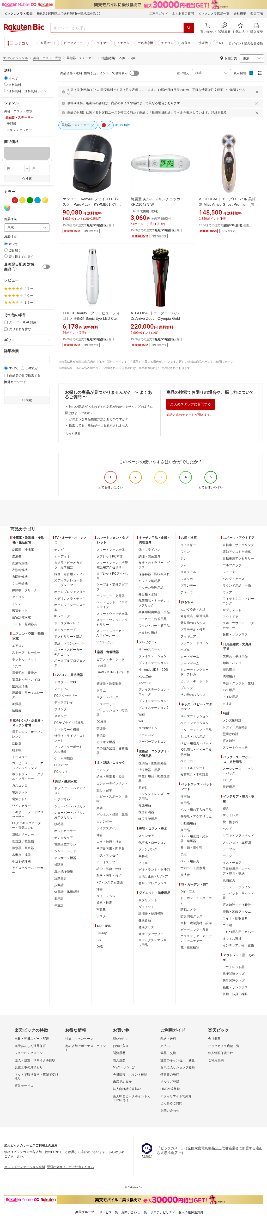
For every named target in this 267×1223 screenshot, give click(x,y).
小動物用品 (188, 823)
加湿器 (16, 704)
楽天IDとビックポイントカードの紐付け (133, 1098)
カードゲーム (189, 656)
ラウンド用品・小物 (237, 585)
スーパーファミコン (152, 741)
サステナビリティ (162, 1212)
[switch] (46, 267)
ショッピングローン (29, 1053)
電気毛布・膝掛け (24, 673)
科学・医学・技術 (109, 875)
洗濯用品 (229, 676)
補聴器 (59, 865)
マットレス (230, 815)
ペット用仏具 (189, 861)
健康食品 (144, 920)
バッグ (227, 780)
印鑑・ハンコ (232, 663)
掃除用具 (229, 670)
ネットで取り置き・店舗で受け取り (36, 1077)
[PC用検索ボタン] (189, 28)
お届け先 (10, 219)
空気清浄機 (145, 43)
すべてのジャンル (15, 58)
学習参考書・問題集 (110, 848)
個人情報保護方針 (220, 1053)
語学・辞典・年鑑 (109, 869)
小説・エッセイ (107, 855)
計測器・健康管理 (150, 913)
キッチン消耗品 (149, 581)
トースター (20, 757)
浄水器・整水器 (23, 848)
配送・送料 (168, 1038)
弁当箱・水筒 (147, 594)
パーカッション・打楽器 (112, 712)
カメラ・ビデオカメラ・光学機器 (68, 565)
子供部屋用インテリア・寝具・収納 (237, 871)
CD (98, 940)
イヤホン (123, 43)
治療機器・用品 (149, 770)
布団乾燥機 (20, 577)
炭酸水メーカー (23, 834)
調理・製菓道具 (149, 556)
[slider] (4, 160)
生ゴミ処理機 (21, 861)
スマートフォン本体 (110, 549)
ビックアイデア (75, 43)
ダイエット (146, 907)
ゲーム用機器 (63, 758)
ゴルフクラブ (232, 565)
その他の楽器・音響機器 (112, 751)
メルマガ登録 (169, 1081)
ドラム (101, 690)
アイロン (18, 597)
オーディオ (62, 556)
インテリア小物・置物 (238, 945)
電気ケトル (20, 799)
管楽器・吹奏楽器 (109, 684)
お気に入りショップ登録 (177, 1067)
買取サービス (24, 1086)
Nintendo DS (147, 728)
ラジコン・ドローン (194, 643)
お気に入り (121, 1046)
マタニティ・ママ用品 (196, 730)
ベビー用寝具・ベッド (196, 743)
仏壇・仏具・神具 (235, 994)
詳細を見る (219, 112)
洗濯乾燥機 (20, 563)
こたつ (16, 666)
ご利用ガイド (158, 13)
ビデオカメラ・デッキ (70, 598)
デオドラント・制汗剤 (154, 869)
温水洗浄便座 (63, 871)
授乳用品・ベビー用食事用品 (196, 752)
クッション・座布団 (237, 842)
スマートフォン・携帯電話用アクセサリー (112, 565)
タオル (227, 703)
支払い (165, 1046)
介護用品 (144, 805)
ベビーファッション (194, 723)
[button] (8, 153)
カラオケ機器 (105, 742)
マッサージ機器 (65, 858)
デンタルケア (63, 837)
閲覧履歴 (119, 1053)
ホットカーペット (24, 659)
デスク (227, 856)
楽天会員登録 (253, 43)
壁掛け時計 (230, 734)
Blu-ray (101, 933)
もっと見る (73, 433)
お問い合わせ (169, 1110)
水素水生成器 (21, 855)
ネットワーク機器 (66, 729)
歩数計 (59, 885)
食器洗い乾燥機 (23, 841)
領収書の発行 (169, 1074)
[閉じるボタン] (257, 92)
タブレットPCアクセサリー (112, 576)
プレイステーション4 (153, 663)
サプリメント (147, 900)
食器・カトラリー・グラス (154, 565)
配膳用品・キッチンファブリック (154, 603)
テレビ (220, 43)
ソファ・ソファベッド (238, 835)
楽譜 (99, 808)
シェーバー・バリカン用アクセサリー (70, 815)
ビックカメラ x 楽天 (18, 13)
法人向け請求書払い (127, 1089)
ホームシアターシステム (70, 607)
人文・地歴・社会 (109, 842)
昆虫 (183, 854)
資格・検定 (104, 903)
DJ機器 (101, 722)
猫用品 (185, 796)
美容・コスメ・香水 (47, 58)
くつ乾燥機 (20, 583)
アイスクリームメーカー (27, 870)
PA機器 (101, 666)
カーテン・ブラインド (238, 887)
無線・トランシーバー (70, 643)
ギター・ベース (107, 697)
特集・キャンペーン (79, 1038)
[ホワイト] (7, 200)
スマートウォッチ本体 (112, 614)
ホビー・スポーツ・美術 (112, 799)
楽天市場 (256, 13)
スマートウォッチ (235, 747)
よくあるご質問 (183, 13)
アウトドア (230, 617)
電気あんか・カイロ (26, 679)
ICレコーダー (63, 616)
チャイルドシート (192, 768)
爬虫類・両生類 (191, 848)
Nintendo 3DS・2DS (153, 670)
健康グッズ (146, 927)
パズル (185, 650)
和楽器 (101, 735)
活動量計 (60, 878)
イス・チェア (232, 862)
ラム (183, 565)
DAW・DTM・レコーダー (112, 674)
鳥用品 (185, 830)
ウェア (227, 592)
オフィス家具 (232, 938)
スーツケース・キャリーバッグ (238, 771)
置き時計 (229, 741)
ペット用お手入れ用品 (196, 810)
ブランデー (188, 585)
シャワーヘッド (65, 851)
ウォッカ (186, 579)
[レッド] (15, 200)
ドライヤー (101, 43)
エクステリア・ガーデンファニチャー (196, 938)
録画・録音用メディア (70, 574)
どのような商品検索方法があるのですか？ (98, 419)
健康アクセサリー (150, 934)
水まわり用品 (147, 632)
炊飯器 (16, 743)
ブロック (186, 688)
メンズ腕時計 (232, 720)
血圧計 (59, 898)
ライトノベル (105, 896)
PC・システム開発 (109, 882)
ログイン (235, 43)
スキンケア (146, 836)
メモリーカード (65, 630)
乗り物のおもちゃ (192, 623)
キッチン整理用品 (150, 587)
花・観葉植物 (189, 947)
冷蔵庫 (186, 43)
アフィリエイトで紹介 (176, 1096)
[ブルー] (37, 200)
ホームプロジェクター (70, 592)
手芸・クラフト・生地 (238, 683)
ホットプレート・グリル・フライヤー (27, 776)
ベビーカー (188, 761)
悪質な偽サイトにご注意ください (70, 1167)
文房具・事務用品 (235, 656)
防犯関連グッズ (234, 974)
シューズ (229, 572)
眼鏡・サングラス (235, 634)
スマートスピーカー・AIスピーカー (70, 652)
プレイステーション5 (153, 656)
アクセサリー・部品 (68, 636)
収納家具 (229, 880)
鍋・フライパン (149, 549)
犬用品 (185, 803)
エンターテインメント (112, 783)
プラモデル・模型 (192, 629)
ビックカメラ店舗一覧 (213, 13)
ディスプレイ (63, 702)
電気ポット (20, 792)
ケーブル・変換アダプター (112, 587)
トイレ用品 (230, 697)
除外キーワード (15, 382)
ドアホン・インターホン (196, 900)
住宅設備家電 (21, 617)
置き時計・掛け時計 (237, 905)
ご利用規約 (216, 1060)
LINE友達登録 (170, 1089)
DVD (99, 947)
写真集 (101, 909)
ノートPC (61, 689)
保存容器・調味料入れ (154, 574)
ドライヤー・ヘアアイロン (70, 790)
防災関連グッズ (191, 916)
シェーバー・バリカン (70, 806)
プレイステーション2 (153, 708)
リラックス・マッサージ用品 (154, 942)
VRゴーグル (104, 642)
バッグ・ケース (234, 579)
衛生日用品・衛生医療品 (154, 778)
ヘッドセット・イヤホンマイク (112, 604)
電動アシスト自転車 (237, 552)
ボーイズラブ (105, 862)
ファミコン (146, 735)
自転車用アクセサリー (238, 558)
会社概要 (240, 13)
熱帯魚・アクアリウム (196, 816)
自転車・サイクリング (238, 545)
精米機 (16, 750)
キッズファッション (194, 716)
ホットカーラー (65, 831)
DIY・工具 (187, 892)
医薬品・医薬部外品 (152, 763)
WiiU (141, 714)
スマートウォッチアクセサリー (112, 622)
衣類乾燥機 (20, 570)
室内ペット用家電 (192, 868)
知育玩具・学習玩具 (194, 616)
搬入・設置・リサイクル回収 (35, 1060)
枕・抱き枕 (230, 822)
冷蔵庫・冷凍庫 (23, 549)
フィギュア (188, 636)
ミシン (16, 604)
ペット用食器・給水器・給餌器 (194, 839)
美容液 (143, 856)
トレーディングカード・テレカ (194, 672)
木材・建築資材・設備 (196, 923)
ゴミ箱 (227, 925)
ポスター (102, 916)
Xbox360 (144, 683)
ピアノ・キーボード (110, 659)
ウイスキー (188, 545)
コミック (102, 770)
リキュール (188, 572)
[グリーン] (30, 200)
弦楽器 (101, 728)
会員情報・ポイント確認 (130, 1074)
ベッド (227, 829)
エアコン (167, 43)
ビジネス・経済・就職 (112, 815)
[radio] (6, 78)
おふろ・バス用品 (192, 736)
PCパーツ (61, 765)
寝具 (226, 808)
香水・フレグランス (152, 883)
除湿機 (16, 711)
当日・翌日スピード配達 (32, 1038)
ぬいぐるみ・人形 (192, 609)
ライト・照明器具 (24, 624)
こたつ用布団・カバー (238, 932)
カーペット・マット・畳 (238, 896)
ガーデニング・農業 (194, 930)
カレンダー (104, 821)
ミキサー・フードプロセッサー (27, 814)
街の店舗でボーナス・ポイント (85, 1048)
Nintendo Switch (150, 649)
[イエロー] (22, 200)
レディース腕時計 (235, 727)
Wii (140, 721)
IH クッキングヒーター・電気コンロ (26, 825)
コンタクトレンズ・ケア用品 (154, 796)
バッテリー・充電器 (110, 596)
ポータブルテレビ (66, 623)
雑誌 (99, 835)
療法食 (185, 875)
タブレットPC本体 (109, 556)
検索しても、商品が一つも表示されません (98, 425)
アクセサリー (105, 704)
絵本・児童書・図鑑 (110, 777)
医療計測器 (146, 812)
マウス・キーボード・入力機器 (70, 749)
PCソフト (61, 772)
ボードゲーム (189, 663)
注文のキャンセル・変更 (177, 1060)
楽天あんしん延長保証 (30, 1046)
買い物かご (121, 1038)
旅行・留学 (104, 790)
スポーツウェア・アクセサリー (238, 625)
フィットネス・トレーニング (238, 601)
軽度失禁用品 (147, 819)
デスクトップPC (65, 682)
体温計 (59, 905)
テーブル (229, 849)
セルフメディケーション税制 (24, 1167)
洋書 (99, 889)
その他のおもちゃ (192, 695)
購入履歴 (119, 1060)
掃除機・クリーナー (26, 590)
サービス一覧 (108, 1212)
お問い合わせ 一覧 (134, 1212)
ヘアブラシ (62, 799)
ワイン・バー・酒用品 (154, 626)
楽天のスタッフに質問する (190, 404)
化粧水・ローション (152, 842)
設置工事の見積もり (29, 1067)
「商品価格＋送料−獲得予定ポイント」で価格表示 (92, 73)
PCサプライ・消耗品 (69, 723)
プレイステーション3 (153, 701)
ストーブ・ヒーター (26, 652)
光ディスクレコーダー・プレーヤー (68, 583)
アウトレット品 (234, 967)
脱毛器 (59, 824)
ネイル (143, 863)
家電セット (48, 43)
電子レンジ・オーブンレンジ (27, 734)
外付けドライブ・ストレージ (70, 738)
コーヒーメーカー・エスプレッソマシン (27, 765)
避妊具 (143, 787)
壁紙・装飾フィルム (237, 911)
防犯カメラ (188, 909)
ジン (183, 558)
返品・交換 (168, 1053)
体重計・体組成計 (66, 892)
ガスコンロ (20, 785)
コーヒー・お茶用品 (152, 619)
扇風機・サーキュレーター (27, 695)
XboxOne (145, 676)
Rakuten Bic (24, 28)
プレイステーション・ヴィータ (154, 692)
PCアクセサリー (65, 696)
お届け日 (10, 236)
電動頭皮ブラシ (65, 844)
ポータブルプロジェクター (70, 663)
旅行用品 (229, 787)
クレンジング (147, 849)
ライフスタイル (107, 828)
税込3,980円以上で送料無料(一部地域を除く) (68, 13)
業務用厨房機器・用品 (154, 612)
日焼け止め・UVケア (153, 876)
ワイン (185, 552)
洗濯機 (203, 43)
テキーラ (186, 592)
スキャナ (60, 716)
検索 (29, 178)
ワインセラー (21, 806)
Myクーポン (121, 1067)
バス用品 (229, 690)
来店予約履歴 (122, 1081)
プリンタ (60, 709)
